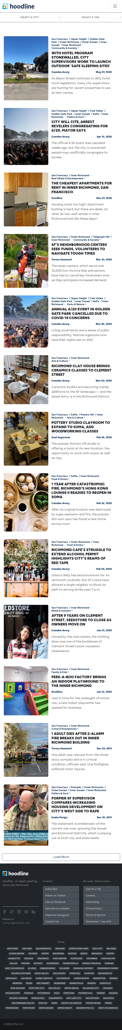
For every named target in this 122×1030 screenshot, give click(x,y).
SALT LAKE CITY (74, 998)
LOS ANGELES (63, 978)
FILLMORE (64, 968)
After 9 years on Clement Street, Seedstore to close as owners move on (81, 619)
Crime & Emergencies (64, 728)
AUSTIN (45, 954)
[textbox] (30, 17)
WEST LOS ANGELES (108, 1008)
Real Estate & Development (67, 178)
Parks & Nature (75, 304)
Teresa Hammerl (61, 259)
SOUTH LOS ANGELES (71, 1003)
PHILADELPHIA (13, 993)
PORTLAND (69, 993)
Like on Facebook (55, 902)
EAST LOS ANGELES (14, 968)
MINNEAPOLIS (76, 983)
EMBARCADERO (47, 968)
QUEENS (101, 993)
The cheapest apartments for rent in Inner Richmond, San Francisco (81, 187)
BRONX (84, 954)
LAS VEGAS (26, 978)
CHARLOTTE (14, 959)
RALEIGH (113, 993)
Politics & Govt (75, 116)
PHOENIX (28, 993)
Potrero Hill (87, 414)
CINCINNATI (43, 959)
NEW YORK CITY (36, 988)
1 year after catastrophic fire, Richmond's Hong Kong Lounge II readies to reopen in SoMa (81, 490)
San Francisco (59, 38)
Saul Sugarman (60, 437)
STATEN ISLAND (93, 1003)
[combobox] (30, 17)
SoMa (74, 414)
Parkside (76, 787)
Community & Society (64, 48)
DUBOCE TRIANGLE (91, 963)
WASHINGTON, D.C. (85, 1008)
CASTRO (110, 954)
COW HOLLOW (108, 959)
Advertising (92, 902)
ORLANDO (107, 988)
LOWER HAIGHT (81, 978)
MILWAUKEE (59, 983)
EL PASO (32, 968)
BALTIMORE (58, 954)
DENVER (26, 963)
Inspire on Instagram (57, 915)
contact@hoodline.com (16, 923)
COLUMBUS (92, 959)
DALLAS (13, 963)
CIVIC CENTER (59, 959)
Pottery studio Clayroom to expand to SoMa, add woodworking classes (80, 426)
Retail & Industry (61, 610)
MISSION (92, 983)
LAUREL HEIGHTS (44, 978)
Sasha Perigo (59, 817)
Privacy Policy (94, 908)
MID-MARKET (43, 983)
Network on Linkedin (57, 908)
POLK (56, 993)
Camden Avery (60, 72)
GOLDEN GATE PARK (20, 973)
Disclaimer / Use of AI (98, 921)
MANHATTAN (99, 978)
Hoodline (56, 198)
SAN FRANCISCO (43, 949)
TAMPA (108, 1003)
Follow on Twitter (55, 895)
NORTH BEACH (71, 988)
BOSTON (72, 954)
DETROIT (38, 963)
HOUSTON (89, 973)
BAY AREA (111, 949)
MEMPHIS (17, 983)
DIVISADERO (53, 963)
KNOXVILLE (11, 978)
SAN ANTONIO (92, 998)
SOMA (54, 1003)
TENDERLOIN (12, 1008)
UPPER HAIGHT (65, 1008)
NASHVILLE (105, 983)
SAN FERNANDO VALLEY (23, 1003)
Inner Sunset (82, 113)
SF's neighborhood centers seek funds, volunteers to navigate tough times (79, 248)
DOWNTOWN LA (70, 963)
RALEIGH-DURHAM (18, 998)
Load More (61, 857)
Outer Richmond (69, 41)
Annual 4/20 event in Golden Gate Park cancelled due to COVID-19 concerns (80, 313)
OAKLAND (60, 949)
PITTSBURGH (44, 993)
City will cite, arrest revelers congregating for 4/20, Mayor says (79, 126)
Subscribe (51, 889)
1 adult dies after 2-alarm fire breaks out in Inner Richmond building (77, 737)
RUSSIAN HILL (38, 998)
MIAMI (29, 983)
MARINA (113, 978)
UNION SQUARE (46, 1008)
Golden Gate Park (61, 113)
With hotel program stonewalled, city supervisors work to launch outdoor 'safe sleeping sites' (81, 59)
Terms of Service (95, 915)
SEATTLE (43, 1003)
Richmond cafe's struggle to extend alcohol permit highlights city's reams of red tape (81, 556)
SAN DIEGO (108, 998)
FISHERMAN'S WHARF (108, 968)
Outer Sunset (90, 41)
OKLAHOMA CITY (91, 988)
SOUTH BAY (12, 949)
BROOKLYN (97, 954)
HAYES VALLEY (42, 973)
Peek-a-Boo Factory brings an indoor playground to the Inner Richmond (78, 681)
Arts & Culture (59, 360)
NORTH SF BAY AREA (78, 949)
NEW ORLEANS (18, 988)
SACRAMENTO (55, 998)
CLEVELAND (76, 959)
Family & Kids (59, 672)
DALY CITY (97, 949)
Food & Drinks (59, 479)
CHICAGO (28, 959)
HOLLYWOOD (59, 973)
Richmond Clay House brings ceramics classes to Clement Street (81, 370)
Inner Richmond (71, 45)
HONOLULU (75, 973)
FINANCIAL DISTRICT (83, 968)
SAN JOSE (27, 949)
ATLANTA (33, 954)
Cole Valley (96, 110)
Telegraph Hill (101, 236)
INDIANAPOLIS (105, 973)
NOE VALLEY (54, 988)
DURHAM (109, 963)
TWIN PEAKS (29, 1008)
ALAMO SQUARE (16, 954)
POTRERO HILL (85, 993)
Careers (90, 895)
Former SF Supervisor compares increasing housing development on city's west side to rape (77, 804)
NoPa (96, 113)
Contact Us (52, 921)
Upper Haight (79, 38)
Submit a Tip (93, 889)
